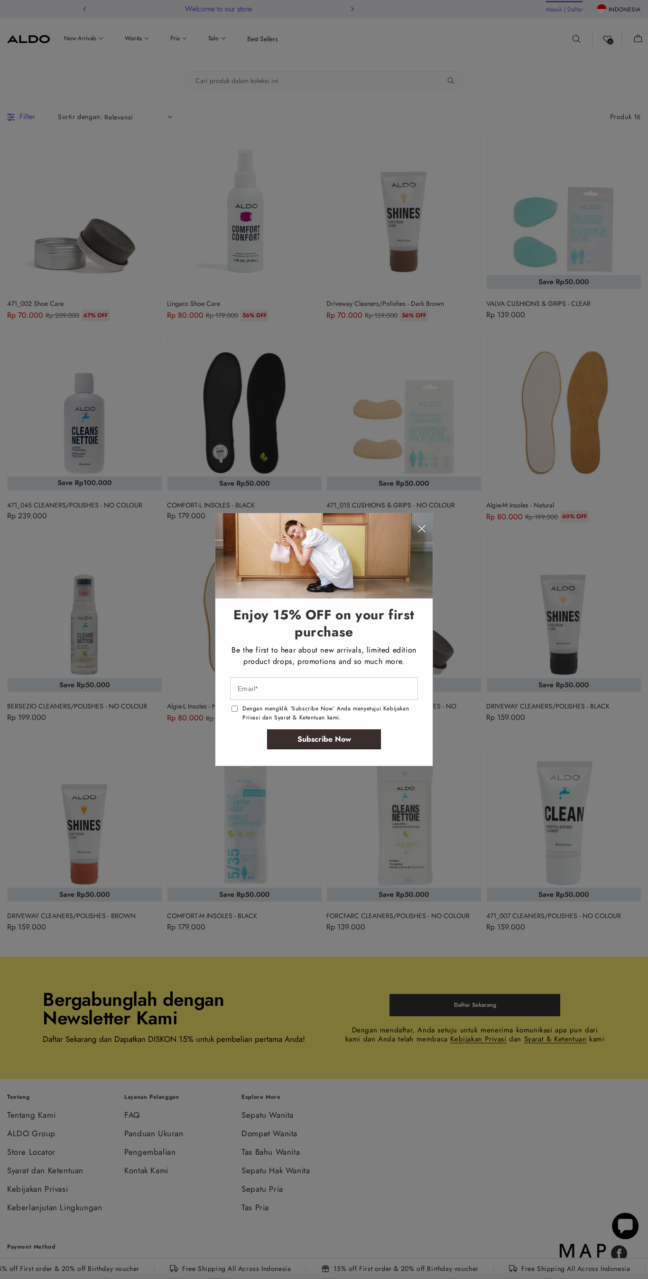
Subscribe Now (324, 739)
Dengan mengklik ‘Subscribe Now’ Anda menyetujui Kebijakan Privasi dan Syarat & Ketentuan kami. (325, 713)
